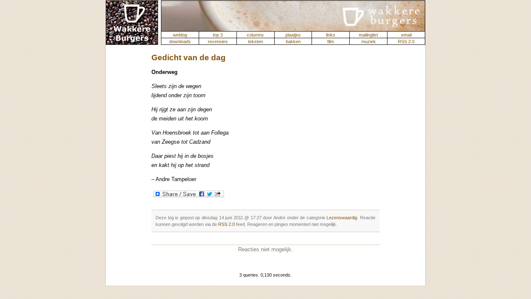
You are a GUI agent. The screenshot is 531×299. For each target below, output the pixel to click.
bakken (293, 41)
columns (255, 34)
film (330, 41)
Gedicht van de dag (188, 57)
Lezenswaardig (341, 217)
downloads (180, 41)
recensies (218, 41)
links (330, 34)
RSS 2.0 (406, 41)
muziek (368, 41)
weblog (180, 34)
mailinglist (368, 34)
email (406, 34)
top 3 (218, 34)
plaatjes (293, 34)
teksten (255, 41)
